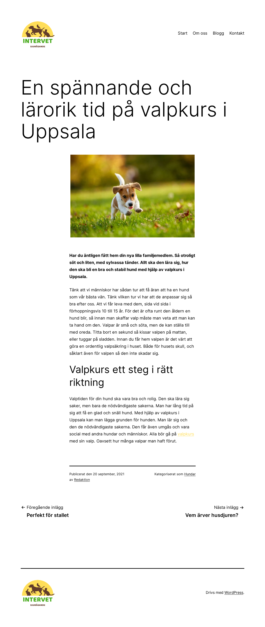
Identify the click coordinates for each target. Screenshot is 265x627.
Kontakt (236, 33)
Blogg (218, 33)
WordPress (233, 592)
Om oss (200, 33)
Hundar (190, 474)
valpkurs (186, 433)
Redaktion (82, 480)
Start (182, 33)
